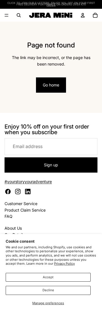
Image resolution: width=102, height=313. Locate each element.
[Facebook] (8, 191)
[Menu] (6, 15)
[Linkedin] (27, 191)
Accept (48, 277)
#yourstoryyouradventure (28, 181)
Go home (51, 84)
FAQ (8, 216)
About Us (13, 228)
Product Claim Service (25, 210)
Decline (48, 290)
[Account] (82, 15)
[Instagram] (17, 191)
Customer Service (21, 203)
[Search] (18, 15)
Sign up (51, 164)
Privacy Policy (64, 264)
